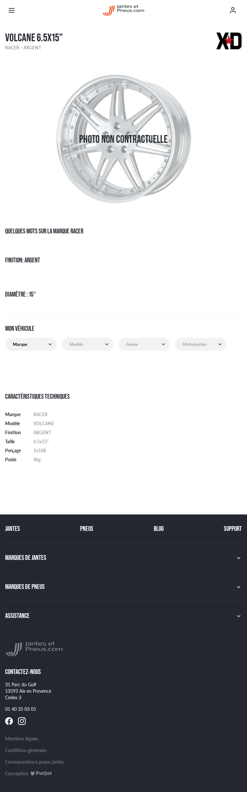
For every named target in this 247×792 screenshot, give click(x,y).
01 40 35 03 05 (20, 709)
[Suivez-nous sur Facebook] (9, 721)
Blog (159, 529)
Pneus (86, 529)
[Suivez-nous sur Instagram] (22, 721)
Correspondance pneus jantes (34, 761)
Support (233, 529)
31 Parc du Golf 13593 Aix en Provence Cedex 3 (28, 690)
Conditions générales (25, 750)
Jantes (12, 529)
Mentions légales (21, 738)
